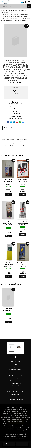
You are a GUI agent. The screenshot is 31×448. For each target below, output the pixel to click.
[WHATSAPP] (18, 357)
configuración (15, 438)
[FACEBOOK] (15, 357)
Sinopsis (6, 135)
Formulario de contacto (15, 369)
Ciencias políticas (7, 13)
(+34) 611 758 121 (15, 364)
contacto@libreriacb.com (15, 367)
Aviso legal (15, 378)
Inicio (2, 11)
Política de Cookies (16, 386)
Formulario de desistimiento (15, 399)
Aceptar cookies (22, 444)
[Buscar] (29, 6)
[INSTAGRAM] (12, 357)
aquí (19, 436)
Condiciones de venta (15, 381)
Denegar (8, 444)
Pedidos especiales (15, 397)
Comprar (8, 194)
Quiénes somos (15, 394)
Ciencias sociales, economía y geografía (15, 11)
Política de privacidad (15, 383)
